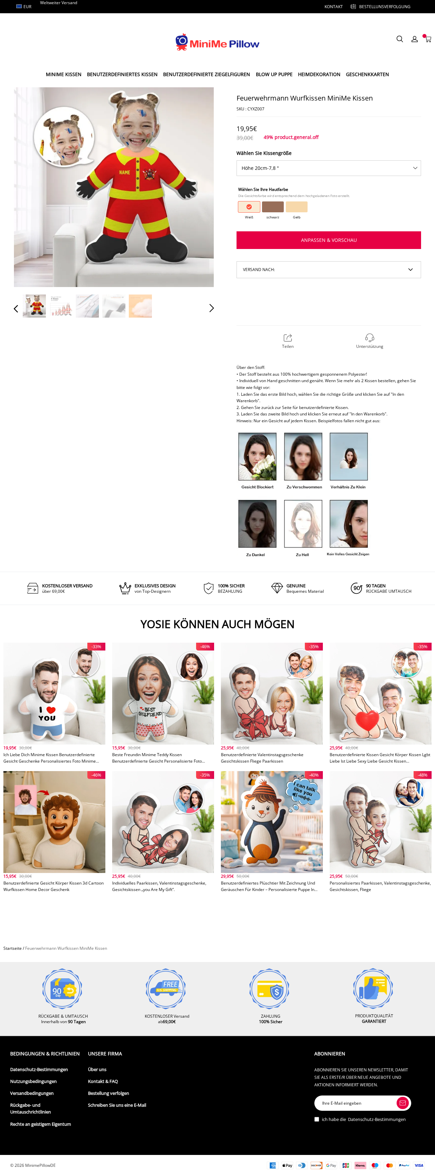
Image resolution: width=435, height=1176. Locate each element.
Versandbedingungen (32, 1093)
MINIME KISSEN (64, 74)
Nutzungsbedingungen (33, 1081)
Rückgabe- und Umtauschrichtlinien (30, 1108)
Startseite (12, 948)
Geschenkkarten (367, 74)
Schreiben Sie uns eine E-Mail (117, 1105)
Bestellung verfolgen (108, 1093)
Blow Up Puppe (274, 74)
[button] (29, 187)
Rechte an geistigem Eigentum (40, 1124)
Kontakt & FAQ (103, 1081)
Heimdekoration (319, 74)
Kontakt (334, 7)
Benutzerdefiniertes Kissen (122, 74)
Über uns (97, 1069)
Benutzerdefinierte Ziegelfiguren (206, 74)
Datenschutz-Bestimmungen (39, 1069)
